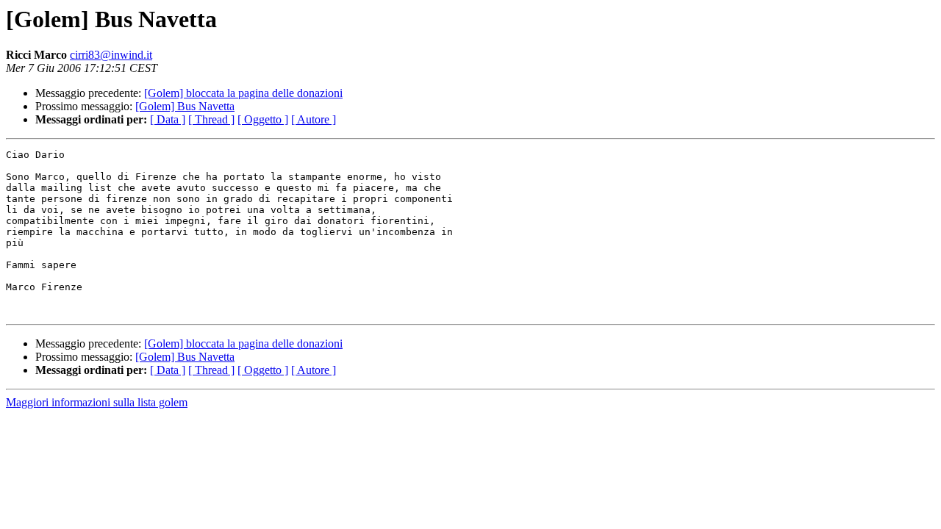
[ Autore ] (313, 119)
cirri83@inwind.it (111, 54)
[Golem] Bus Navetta (185, 106)
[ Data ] (167, 119)
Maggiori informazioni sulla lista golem (96, 402)
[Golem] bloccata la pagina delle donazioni (243, 93)
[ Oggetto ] (262, 119)
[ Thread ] (211, 119)
